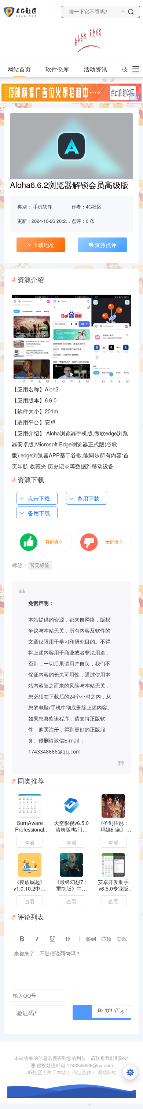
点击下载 (39, 498)
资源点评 (106, 244)
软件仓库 (57, 69)
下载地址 (44, 244)
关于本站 (56, 1072)
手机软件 (42, 206)
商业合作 (81, 1072)
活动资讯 (95, 69)
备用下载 (88, 498)
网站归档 (107, 1072)
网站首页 (19, 69)
